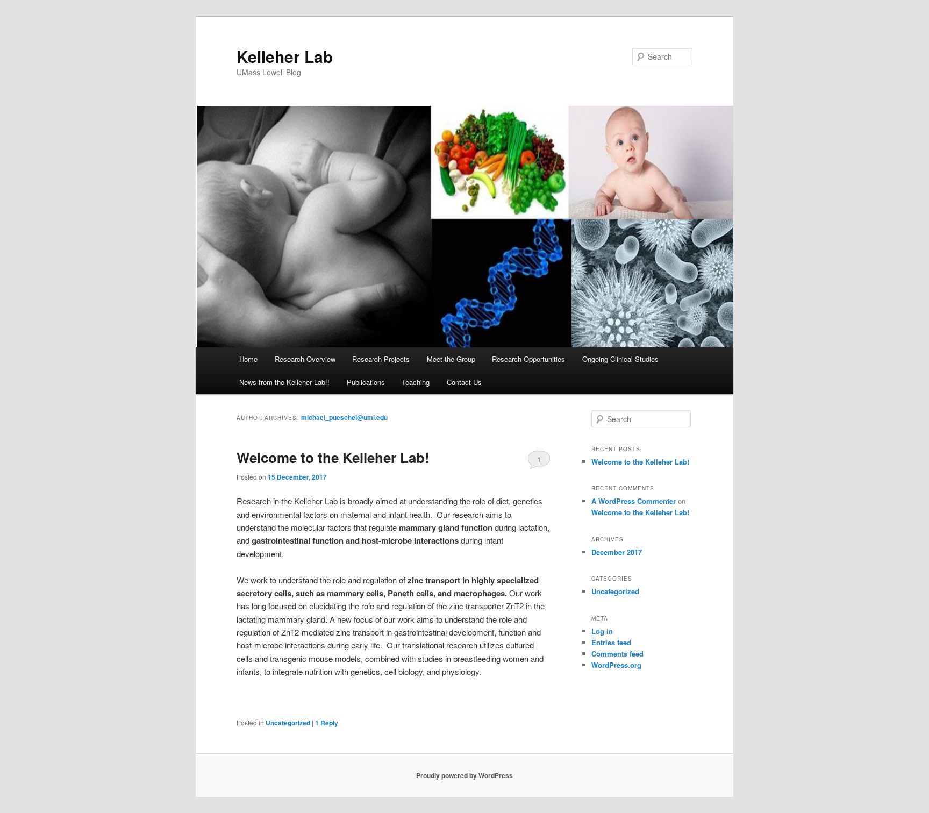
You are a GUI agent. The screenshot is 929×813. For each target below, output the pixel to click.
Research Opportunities (528, 359)
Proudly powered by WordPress (464, 775)
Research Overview (305, 359)
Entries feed (611, 642)
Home (248, 359)
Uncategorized (288, 723)
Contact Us (464, 382)
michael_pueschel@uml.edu (344, 417)
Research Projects (381, 359)
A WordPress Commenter (633, 501)
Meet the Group (451, 359)
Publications (366, 382)
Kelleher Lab (285, 56)
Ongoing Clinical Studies (620, 359)
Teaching (416, 382)
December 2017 (616, 552)
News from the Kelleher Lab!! (284, 382)
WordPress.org (616, 665)
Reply (326, 723)
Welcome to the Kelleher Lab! (333, 457)
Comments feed (617, 653)
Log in (602, 631)
